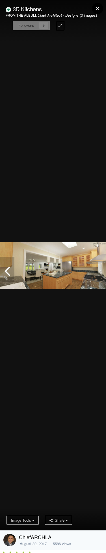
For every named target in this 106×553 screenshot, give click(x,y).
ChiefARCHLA (35, 537)
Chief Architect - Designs (58, 15)
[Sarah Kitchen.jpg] (7, 269)
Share (59, 520)
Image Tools (21, 520)
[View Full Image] (60, 25)
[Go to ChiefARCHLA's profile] (9, 540)
